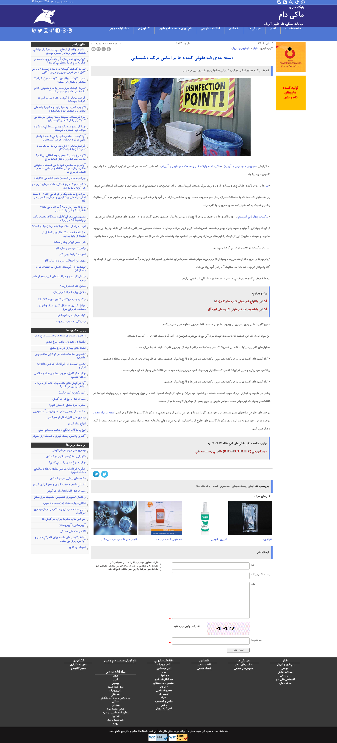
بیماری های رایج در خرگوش (69, 399)
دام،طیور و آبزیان (240, 48)
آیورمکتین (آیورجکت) (72, 393)
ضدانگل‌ (115, 694)
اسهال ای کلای (77, 547)
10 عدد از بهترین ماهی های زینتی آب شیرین (59, 411)
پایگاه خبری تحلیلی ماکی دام (171, 731)
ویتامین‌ (115, 683)
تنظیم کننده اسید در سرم (115, 712)
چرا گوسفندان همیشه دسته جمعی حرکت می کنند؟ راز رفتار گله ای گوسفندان (60, 119)
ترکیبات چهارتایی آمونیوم (253, 217)
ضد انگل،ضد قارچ (164, 679)
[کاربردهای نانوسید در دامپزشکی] (115, 519)
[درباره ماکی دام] (303, 2)
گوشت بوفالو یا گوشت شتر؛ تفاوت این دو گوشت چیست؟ (61, 99)
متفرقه (163, 697)
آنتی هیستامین (163, 668)
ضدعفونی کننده (221, 486)
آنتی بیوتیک (163, 664)
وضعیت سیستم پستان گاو (70, 248)
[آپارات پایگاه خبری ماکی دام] (34, 30)
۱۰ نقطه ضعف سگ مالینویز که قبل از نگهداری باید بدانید (64, 234)
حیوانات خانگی (285, 672)
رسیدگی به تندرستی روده (71, 322)
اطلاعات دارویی (210, 29)
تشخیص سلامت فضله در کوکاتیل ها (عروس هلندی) (60, 356)
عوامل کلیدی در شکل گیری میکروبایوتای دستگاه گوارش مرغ (61, 307)
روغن (115, 723)
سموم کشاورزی (78, 668)
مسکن (115, 701)
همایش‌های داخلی (244, 664)
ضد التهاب (164, 675)
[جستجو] (291, 2)
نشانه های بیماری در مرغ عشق (68, 348)
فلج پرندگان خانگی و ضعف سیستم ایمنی (62, 430)
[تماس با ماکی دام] (297, 2)
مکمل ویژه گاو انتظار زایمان (69, 292)
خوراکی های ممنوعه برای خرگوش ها (64, 519)
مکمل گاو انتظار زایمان (72, 286)
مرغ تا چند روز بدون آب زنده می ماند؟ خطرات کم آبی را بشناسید (63, 209)
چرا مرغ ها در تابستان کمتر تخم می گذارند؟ (60, 178)
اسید (115, 679)
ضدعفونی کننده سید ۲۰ (169, 539)
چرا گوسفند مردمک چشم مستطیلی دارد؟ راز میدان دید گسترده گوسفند (59, 128)
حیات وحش (285, 683)
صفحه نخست (293, 29)
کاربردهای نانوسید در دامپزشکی (119, 539)
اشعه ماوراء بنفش (103, 413)
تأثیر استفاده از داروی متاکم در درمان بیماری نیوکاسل (60, 511)
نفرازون (267, 539)
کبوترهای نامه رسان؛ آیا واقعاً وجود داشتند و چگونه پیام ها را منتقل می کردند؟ (60, 61)
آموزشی (285, 668)
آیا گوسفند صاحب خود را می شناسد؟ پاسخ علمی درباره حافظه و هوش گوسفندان (61, 138)
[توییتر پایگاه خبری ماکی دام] (40, 30)
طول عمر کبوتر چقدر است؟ (69, 242)
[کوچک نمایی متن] (104, 49)
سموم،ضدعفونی (164, 690)
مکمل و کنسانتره (163, 701)
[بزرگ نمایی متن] (109, 49)
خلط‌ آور (115, 705)
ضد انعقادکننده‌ (115, 687)
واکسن (163, 705)
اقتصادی (234, 29)
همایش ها (255, 29)
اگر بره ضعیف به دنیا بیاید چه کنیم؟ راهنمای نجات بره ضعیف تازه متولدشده (60, 109)
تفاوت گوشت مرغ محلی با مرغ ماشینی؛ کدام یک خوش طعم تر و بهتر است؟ (60, 90)
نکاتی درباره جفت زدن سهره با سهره (64, 503)
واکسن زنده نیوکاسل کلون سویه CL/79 (62, 300)
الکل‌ (115, 676)
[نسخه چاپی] (93, 49)
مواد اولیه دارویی (119, 29)
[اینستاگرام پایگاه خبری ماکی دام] (46, 30)
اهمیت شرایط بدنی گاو (72, 255)
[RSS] (285, 2)
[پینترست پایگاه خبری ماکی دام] (69, 30)
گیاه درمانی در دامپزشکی (71, 315)
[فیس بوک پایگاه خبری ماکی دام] (57, 30)
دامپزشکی (285, 675)
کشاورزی (144, 29)
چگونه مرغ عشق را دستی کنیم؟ (67, 405)
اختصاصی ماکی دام (285, 679)
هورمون (164, 686)
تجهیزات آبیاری (78, 664)
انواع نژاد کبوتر (76, 424)
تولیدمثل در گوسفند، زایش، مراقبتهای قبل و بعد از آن (60, 269)
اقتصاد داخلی (204, 664)
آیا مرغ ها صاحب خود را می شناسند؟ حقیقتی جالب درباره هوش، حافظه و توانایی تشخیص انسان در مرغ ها (60, 169)
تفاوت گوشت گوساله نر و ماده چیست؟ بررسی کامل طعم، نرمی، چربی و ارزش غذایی (58, 71)
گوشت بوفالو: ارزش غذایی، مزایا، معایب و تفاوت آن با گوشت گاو (61, 148)
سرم (163, 672)
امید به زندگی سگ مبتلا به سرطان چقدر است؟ (59, 226)
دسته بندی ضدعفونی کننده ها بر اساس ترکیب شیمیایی (182, 58)
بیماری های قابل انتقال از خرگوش (66, 418)
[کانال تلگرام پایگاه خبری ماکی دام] (52, 30)
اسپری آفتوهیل (218, 539)
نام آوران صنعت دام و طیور (175, 29)
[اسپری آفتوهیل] (205, 519)
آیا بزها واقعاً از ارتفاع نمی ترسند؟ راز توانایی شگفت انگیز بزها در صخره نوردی (59, 51)
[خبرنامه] (279, 2)
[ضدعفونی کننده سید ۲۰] (160, 519)
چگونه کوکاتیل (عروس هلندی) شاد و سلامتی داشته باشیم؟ (60, 375)
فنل (266, 186)
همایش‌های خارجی (243, 668)
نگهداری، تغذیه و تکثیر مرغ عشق (66, 342)
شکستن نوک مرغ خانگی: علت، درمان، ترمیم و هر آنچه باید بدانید (59, 186)
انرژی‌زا (115, 716)
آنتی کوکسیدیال (164, 708)
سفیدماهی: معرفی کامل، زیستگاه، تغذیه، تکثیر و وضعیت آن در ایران (59, 218)
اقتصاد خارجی (204, 668)
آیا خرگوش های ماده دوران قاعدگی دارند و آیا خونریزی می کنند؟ (60, 385)
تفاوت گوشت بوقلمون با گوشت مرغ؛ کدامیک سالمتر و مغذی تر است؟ (59, 80)
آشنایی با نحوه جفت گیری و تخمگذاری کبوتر (59, 436)
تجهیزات (163, 694)
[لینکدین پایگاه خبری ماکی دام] (63, 30)
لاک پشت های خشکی (73, 532)
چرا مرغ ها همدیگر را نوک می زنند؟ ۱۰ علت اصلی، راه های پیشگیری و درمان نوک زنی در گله (59, 198)
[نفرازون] (250, 519)
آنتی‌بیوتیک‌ (115, 690)
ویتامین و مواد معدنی (163, 683)
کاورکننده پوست (115, 720)
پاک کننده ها (203, 486)
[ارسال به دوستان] (99, 49)
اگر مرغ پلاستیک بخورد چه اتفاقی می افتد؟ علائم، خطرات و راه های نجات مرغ (61, 157)
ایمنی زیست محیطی (243, 486)
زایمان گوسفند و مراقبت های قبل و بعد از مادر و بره (59, 278)
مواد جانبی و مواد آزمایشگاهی (115, 698)
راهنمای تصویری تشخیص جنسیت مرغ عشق (59, 336)
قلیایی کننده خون (115, 709)
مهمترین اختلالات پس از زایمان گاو (65, 261)
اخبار (273, 29)
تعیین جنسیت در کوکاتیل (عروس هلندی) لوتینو (61, 366)
